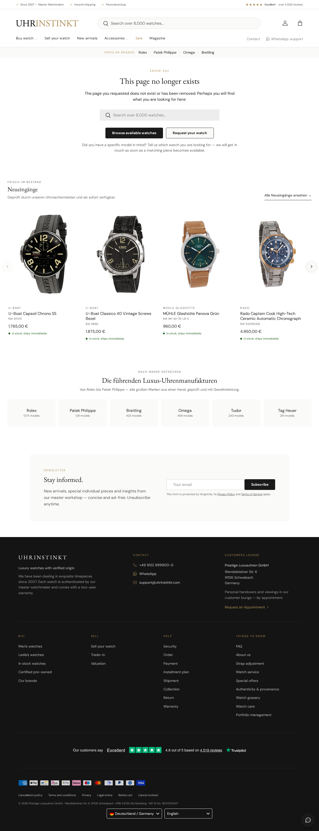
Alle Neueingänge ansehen (288, 195)
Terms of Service (251, 494)
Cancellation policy (30, 795)
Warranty (170, 706)
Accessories (114, 38)
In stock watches (32, 663)
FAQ (239, 646)
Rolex (143, 52)
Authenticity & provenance (257, 689)
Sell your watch (57, 38)
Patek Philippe (165, 52)
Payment (170, 663)
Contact (253, 39)
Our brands (27, 680)
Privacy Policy (226, 494)
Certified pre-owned (35, 672)
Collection (171, 689)
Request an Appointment (245, 607)
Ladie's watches (31, 654)
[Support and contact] (308, 820)
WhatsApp (148, 573)
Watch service (247, 672)
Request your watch (190, 133)
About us (243, 654)
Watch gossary (248, 697)
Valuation (98, 663)
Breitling (208, 52)
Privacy (86, 795)
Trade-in (98, 654)
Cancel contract (148, 795)
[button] (300, 23)
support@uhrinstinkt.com (159, 582)
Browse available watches (134, 133)
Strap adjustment (250, 663)
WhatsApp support (287, 39)
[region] (159, 277)
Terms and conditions (62, 795)
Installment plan (176, 672)
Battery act (125, 795)
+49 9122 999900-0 (156, 565)
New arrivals (87, 38)
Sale (139, 38)
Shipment (171, 680)
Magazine (157, 38)
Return (168, 697)
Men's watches (30, 646)
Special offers (247, 680)
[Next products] (311, 266)
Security (170, 646)
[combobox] (179, 23)
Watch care (245, 706)
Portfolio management (253, 715)
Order (168, 654)
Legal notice (104, 795)
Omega (189, 52)
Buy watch (25, 38)
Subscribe (259, 484)
